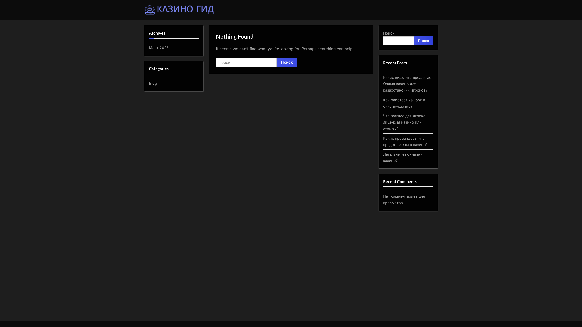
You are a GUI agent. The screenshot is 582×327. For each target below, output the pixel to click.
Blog (153, 83)
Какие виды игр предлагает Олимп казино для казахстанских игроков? (408, 84)
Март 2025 (159, 47)
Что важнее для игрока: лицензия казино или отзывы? (404, 122)
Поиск (388, 33)
